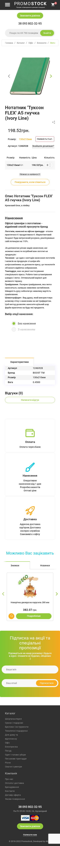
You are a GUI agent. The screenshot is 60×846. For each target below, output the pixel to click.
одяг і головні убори (15, 754)
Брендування (12, 787)
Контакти (10, 791)
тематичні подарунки (16, 731)
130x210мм (25, 139)
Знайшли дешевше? (43, 146)
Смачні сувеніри (13, 766)
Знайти (47, 33)
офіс (7, 742)
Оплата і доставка (14, 783)
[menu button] (7, 5)
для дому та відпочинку (11, 737)
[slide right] (56, 594)
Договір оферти (13, 795)
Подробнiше (34, 616)
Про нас (9, 779)
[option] (30, 76)
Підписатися (47, 683)
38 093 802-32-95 (30, 23)
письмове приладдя (15, 758)
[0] (53, 5)
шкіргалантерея (13, 719)
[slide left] (3, 594)
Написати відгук (30, 400)
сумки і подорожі (14, 723)
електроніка (11, 746)
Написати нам (30, 835)
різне (8, 762)
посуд (8, 750)
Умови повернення (15, 799)
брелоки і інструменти (16, 727)
